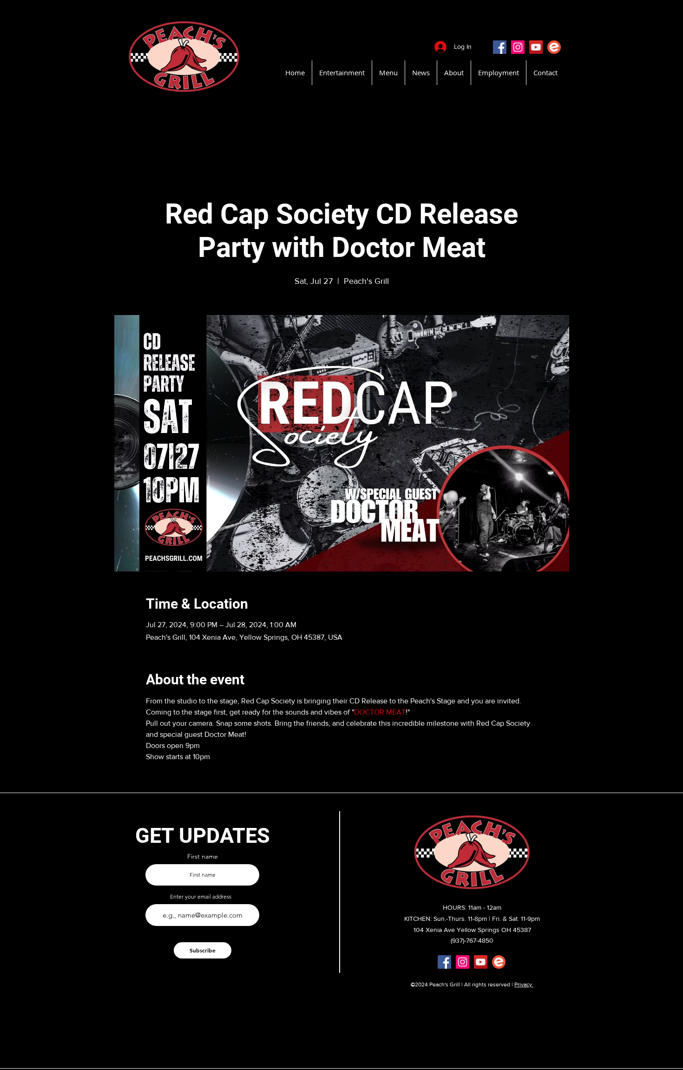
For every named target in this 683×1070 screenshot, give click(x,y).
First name (202, 856)
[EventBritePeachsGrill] (554, 47)
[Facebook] (499, 47)
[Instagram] (518, 47)
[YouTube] (536, 47)
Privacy (523, 984)
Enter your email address (200, 896)
